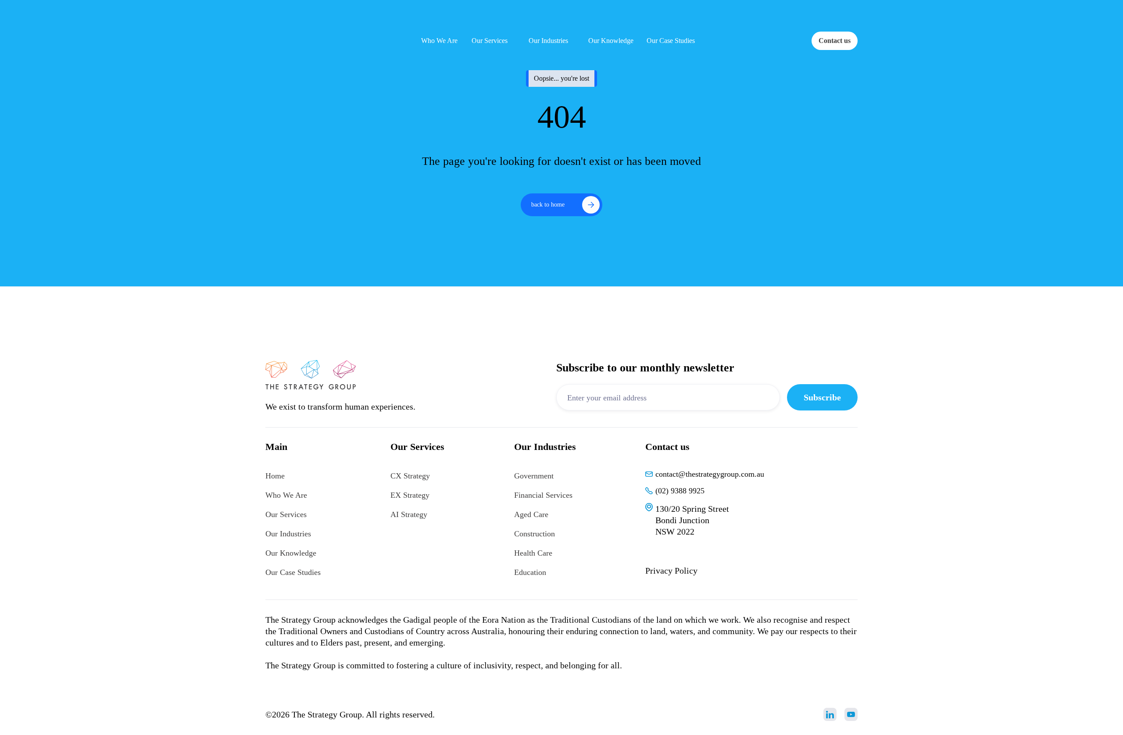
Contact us (835, 40)
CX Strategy (410, 475)
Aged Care (531, 514)
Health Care (533, 553)
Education (530, 572)
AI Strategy (408, 514)
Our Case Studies (293, 572)
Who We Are (286, 495)
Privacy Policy (671, 570)
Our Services (286, 514)
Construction (534, 533)
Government (534, 475)
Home (275, 475)
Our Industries (288, 533)
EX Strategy (409, 495)
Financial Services (543, 495)
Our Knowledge (290, 553)
